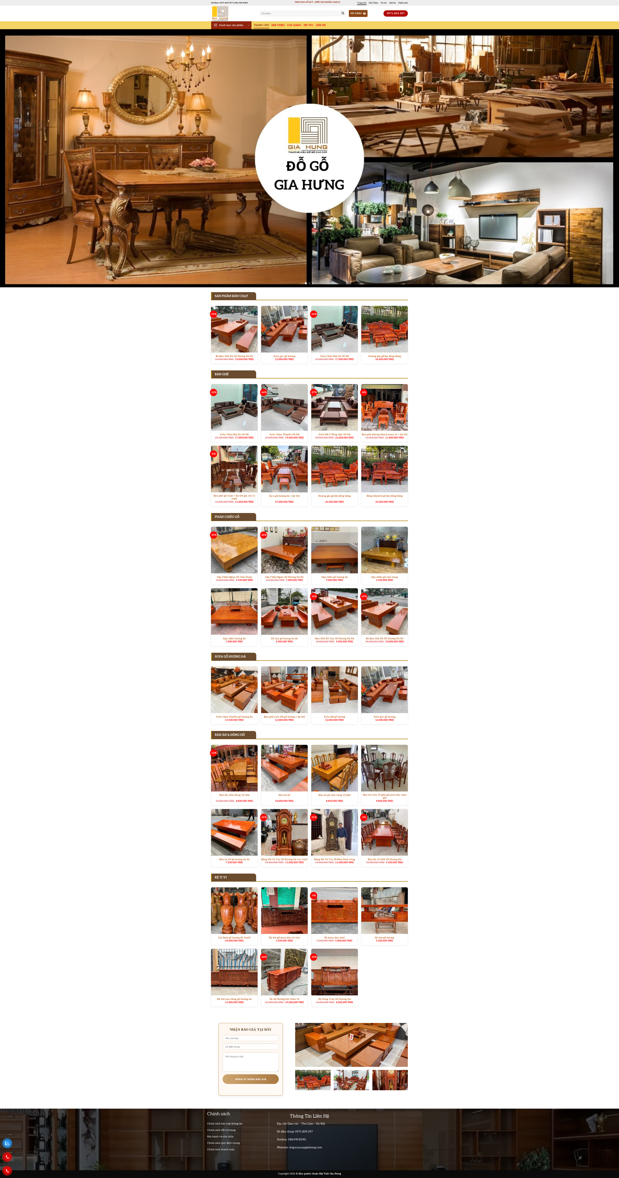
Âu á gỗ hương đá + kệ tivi (284, 496)
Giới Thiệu (373, 3)
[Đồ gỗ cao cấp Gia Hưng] (233, 13)
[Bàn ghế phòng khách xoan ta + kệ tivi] (384, 407)
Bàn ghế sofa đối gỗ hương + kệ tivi (284, 716)
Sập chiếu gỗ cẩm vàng (384, 577)
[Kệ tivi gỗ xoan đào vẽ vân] (284, 910)
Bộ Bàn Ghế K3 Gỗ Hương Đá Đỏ (234, 356)
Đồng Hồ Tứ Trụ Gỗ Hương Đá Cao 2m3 (284, 859)
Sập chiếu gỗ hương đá (334, 577)
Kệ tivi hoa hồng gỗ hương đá (234, 999)
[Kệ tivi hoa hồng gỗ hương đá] (234, 972)
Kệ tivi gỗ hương (384, 937)
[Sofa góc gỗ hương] (284, 329)
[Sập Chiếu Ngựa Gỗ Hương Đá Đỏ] (284, 550)
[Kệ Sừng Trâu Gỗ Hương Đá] (334, 972)
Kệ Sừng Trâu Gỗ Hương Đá (334, 999)
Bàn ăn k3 (284, 795)
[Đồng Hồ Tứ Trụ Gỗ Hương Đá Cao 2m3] (284, 832)
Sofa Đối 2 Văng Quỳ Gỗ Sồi (334, 434)
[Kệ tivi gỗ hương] (384, 910)
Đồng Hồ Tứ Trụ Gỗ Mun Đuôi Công (334, 859)
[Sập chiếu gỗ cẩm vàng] (384, 550)
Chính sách (403, 3)
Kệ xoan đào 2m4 (334, 937)
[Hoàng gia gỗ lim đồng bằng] (384, 329)
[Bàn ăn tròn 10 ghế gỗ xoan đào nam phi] (384, 768)
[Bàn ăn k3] (284, 768)
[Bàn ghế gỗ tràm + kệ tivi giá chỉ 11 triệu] (234, 469)
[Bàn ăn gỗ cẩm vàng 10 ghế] (334, 768)
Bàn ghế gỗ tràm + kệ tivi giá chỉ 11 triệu (234, 497)
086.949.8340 (297, 1139)
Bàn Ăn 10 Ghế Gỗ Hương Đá (385, 859)
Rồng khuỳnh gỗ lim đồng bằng (385, 496)
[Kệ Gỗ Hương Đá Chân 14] (284, 972)
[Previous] (16, 158)
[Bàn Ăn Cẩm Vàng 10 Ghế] (234, 768)
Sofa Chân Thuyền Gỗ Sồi (284, 434)
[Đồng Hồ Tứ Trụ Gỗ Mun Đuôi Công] (334, 832)
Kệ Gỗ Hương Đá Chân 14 (284, 999)
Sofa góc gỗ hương (284, 356)
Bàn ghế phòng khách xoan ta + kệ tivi (384, 434)
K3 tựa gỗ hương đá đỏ (284, 638)
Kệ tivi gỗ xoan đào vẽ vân (284, 937)
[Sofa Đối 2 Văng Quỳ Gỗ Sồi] (334, 407)
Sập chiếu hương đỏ (234, 638)
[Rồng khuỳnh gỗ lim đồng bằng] (384, 469)
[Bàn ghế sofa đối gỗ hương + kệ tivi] (284, 689)
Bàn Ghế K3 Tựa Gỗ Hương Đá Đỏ (334, 638)
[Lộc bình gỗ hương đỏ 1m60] (234, 910)
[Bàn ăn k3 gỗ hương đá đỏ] (234, 832)
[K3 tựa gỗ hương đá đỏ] (284, 611)
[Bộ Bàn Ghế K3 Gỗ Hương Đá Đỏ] (234, 329)
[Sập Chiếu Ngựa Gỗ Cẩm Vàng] (234, 550)
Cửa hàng (294, 25)
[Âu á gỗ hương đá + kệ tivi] (284, 469)
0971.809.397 (304, 1131)
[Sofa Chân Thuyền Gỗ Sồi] (284, 407)
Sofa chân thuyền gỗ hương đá (234, 716)
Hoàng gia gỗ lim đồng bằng (384, 356)
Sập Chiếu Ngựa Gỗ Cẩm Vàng (234, 577)
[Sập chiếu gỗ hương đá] (334, 550)
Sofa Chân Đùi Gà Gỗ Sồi (334, 356)
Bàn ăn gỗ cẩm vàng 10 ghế (334, 795)
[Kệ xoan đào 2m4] (334, 910)
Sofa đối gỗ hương (334, 716)
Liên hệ (392, 3)
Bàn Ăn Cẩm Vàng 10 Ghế (234, 795)
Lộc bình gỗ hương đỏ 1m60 (234, 937)
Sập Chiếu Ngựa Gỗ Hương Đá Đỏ (284, 577)
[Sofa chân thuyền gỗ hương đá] (234, 689)
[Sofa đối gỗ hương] (334, 689)
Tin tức (383, 3)
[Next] (602, 158)
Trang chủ (361, 3)
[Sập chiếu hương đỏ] (234, 611)
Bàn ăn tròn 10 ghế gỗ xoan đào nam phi (384, 796)
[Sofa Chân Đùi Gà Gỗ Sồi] (334, 329)
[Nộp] (343, 13)
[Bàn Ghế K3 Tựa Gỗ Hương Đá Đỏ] (334, 611)
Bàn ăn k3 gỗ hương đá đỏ (234, 859)
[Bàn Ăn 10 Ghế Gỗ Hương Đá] (384, 832)
